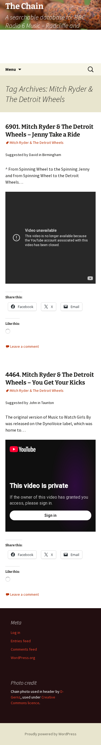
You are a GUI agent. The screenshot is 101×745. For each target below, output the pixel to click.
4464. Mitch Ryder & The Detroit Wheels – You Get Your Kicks (49, 378)
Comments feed (24, 649)
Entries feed (21, 640)
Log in (15, 632)
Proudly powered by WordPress (50, 733)
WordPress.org (23, 657)
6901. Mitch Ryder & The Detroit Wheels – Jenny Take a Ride (49, 130)
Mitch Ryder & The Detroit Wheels (37, 142)
